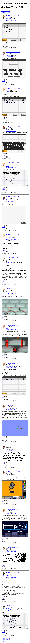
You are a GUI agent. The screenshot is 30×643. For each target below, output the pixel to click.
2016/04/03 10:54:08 (11, 367)
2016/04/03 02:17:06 (11, 56)
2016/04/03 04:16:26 (11, 167)
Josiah (7, 292)
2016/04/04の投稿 (5, 12)
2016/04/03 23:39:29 (11, 610)
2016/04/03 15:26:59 (11, 450)
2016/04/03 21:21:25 (11, 551)
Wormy (8, 91)
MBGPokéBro (9, 18)
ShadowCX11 (9, 262)
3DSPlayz (8, 575)
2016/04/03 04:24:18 (11, 201)
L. (6, 512)
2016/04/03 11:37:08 (11, 410)
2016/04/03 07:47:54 (11, 293)
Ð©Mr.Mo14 (9, 237)
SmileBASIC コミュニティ (13, 15)
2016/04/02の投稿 (5, 11)
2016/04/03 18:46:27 (11, 513)
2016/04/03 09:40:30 (11, 329)
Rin (7, 449)
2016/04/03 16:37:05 (11, 476)
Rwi (7, 550)
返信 (3, 44)
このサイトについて (6, 641)
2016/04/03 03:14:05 (11, 131)
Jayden (8, 55)
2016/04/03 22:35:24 (11, 577)
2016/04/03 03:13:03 (11, 93)
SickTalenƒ (9, 408)
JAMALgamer (9, 609)
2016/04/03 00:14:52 (11, 20)
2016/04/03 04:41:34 (11, 239)
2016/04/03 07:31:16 (11, 264)
